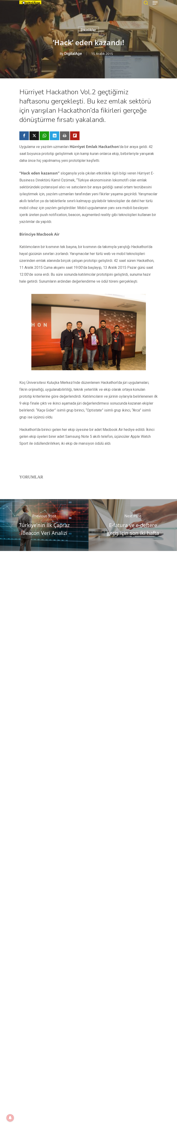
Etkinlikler (88, 30)
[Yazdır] (64, 135)
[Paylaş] (24, 135)
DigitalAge (73, 53)
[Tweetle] (34, 135)
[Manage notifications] (10, 1118)
